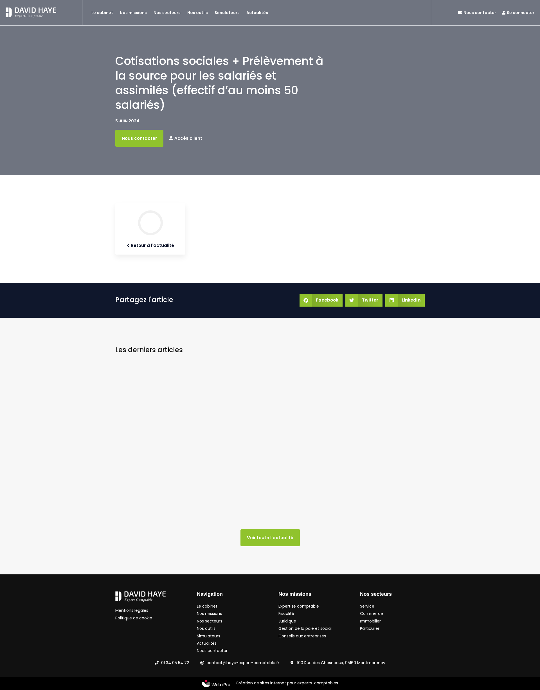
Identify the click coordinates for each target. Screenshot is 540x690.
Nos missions (133, 12)
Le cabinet (102, 12)
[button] (321, 300)
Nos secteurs (167, 12)
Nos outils (197, 12)
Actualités (257, 12)
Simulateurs (227, 12)
